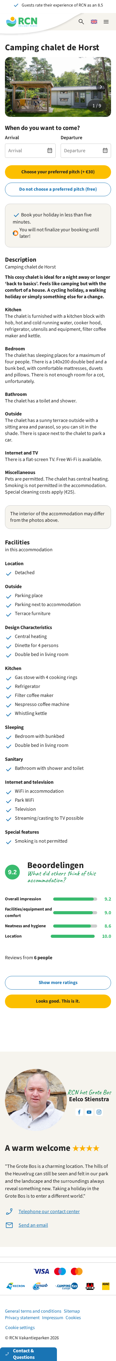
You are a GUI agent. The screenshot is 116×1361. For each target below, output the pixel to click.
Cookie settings (20, 1327)
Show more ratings (58, 982)
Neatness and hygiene (25, 926)
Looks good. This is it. (58, 1001)
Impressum (52, 1317)
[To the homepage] (21, 22)
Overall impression (23, 899)
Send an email (33, 1225)
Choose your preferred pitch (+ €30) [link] (58, 172)
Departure (71, 138)
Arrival (12, 138)
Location (13, 936)
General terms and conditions (33, 1311)
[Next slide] (101, 87)
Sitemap (72, 1311)
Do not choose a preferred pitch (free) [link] (58, 189)
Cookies (73, 1317)
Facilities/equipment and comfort (28, 912)
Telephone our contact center (49, 1211)
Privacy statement (22, 1317)
